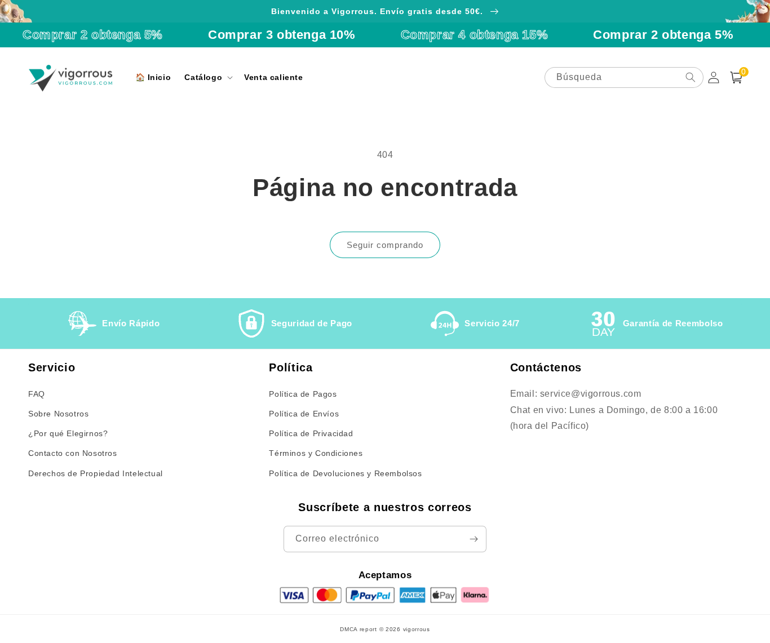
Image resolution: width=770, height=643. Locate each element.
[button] (207, 77)
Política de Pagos (303, 393)
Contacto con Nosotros (72, 453)
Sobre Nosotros (58, 413)
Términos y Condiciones (315, 453)
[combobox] (624, 77)
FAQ (36, 393)
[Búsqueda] (690, 77)
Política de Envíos (304, 413)
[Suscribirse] (473, 539)
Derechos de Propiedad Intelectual (95, 473)
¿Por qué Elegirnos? (68, 433)
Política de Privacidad (311, 433)
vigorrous (416, 629)
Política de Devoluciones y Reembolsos (345, 473)
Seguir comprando (385, 245)
